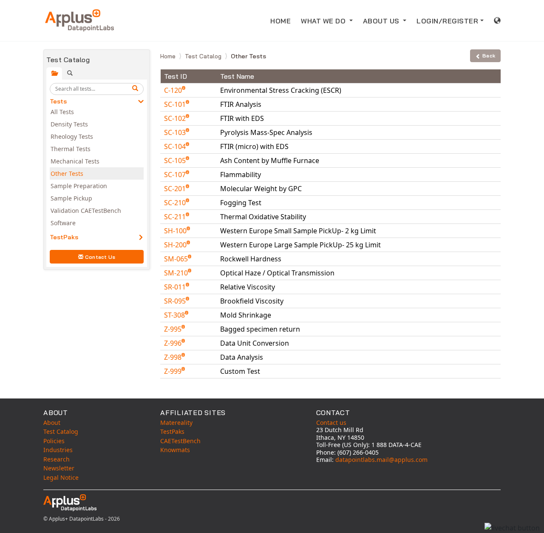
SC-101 (175, 104)
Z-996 (173, 343)
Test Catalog (204, 56)
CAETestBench (180, 441)
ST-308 (175, 315)
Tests (58, 101)
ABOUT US (382, 21)
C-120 (174, 90)
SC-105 (175, 160)
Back (488, 55)
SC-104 (175, 146)
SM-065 (177, 259)
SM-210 (177, 273)
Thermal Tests (71, 149)
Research (56, 459)
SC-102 (175, 118)
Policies (54, 441)
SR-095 (175, 301)
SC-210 (175, 202)
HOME (280, 21)
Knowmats (175, 450)
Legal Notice (61, 477)
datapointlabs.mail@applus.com (381, 460)
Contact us (331, 422)
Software (63, 223)
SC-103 (175, 132)
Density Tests (69, 124)
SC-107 (175, 174)
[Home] (79, 20)
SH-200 (176, 244)
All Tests (62, 112)
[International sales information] (497, 20)
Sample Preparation (79, 186)
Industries (58, 450)
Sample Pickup (71, 198)
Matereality (176, 422)
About (51, 422)
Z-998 (173, 357)
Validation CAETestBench (86, 210)
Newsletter (58, 468)
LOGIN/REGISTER (447, 21)
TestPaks (64, 237)
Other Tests (67, 173)
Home (168, 56)
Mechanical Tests (75, 161)
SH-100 (176, 230)
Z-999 (173, 371)
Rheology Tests (72, 136)
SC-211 (175, 216)
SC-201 (175, 188)
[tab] (54, 73)
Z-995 (173, 329)
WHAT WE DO (324, 21)
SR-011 (175, 287)
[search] (136, 89)
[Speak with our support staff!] (512, 528)
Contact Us (100, 257)
